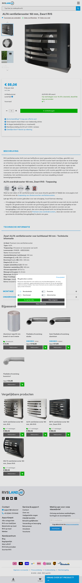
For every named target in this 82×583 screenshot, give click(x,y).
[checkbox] (44, 292)
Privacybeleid (60, 277)
